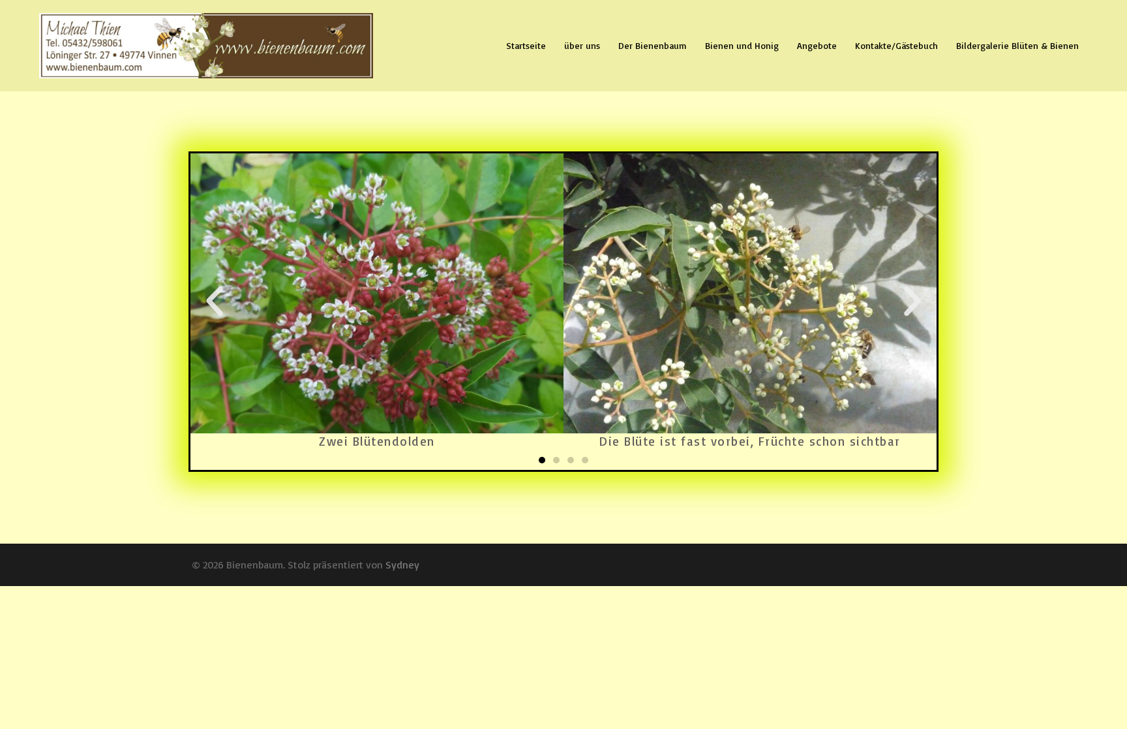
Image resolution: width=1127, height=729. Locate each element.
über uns (582, 45)
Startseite (526, 45)
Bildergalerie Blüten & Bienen (1017, 45)
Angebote (817, 45)
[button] (542, 460)
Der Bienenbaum (652, 45)
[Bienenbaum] (206, 44)
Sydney (402, 564)
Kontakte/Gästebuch (896, 45)
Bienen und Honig (742, 45)
